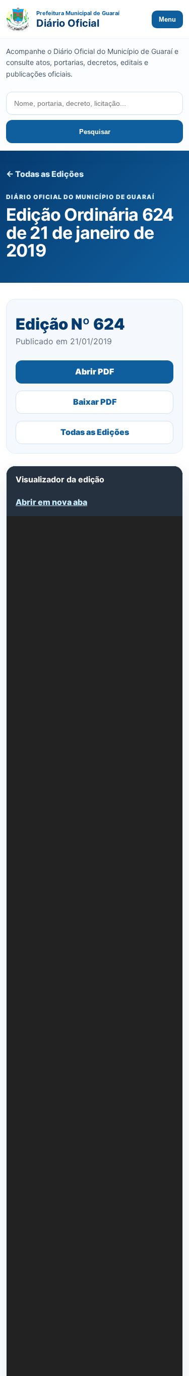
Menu (167, 19)
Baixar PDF (94, 402)
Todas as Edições (94, 432)
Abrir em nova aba (51, 502)
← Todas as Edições (45, 174)
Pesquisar (94, 132)
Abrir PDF (94, 371)
